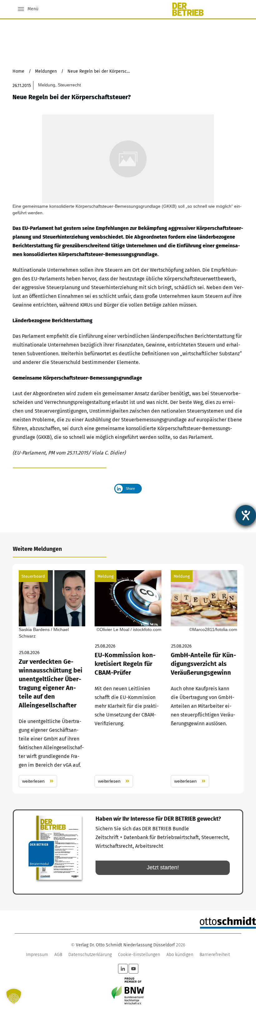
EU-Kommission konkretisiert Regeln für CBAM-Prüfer (128, 678)
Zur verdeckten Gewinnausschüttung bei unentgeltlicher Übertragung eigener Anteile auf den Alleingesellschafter (52, 678)
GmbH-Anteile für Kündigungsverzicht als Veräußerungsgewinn (204, 678)
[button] (13, 996)
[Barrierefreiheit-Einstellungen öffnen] (245, 515)
